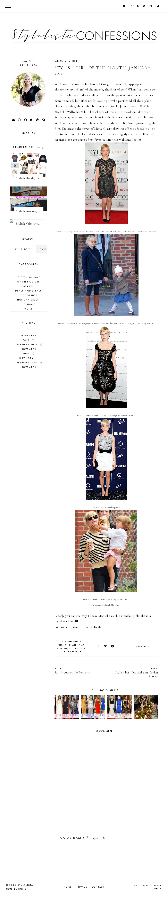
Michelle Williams (71, 645)
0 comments (140, 646)
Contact (98, 886)
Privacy (82, 886)
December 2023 (28, 362)
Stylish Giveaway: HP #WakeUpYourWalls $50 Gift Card (29, 211)
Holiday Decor (28, 299)
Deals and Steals (28, 290)
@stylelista (101, 838)
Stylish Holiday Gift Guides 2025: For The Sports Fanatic (29, 178)
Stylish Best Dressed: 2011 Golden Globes (136, 672)
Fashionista (73, 641)
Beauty (28, 286)
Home (28, 308)
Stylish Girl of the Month (74, 650)
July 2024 (28, 358)
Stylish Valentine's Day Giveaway (29, 223)
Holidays (29, 304)
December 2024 (28, 344)
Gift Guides (28, 295)
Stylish (62, 648)
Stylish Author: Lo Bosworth (72, 670)
